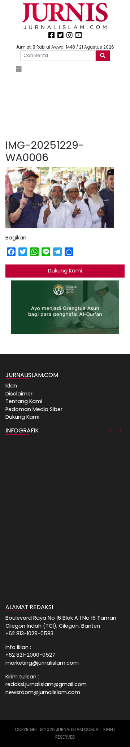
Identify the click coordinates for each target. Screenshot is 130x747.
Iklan (11, 385)
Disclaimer (18, 393)
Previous (112, 428)
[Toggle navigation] (18, 69)
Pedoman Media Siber (33, 409)
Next (119, 428)
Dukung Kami (65, 270)
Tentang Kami (23, 401)
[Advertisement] (65, 106)
